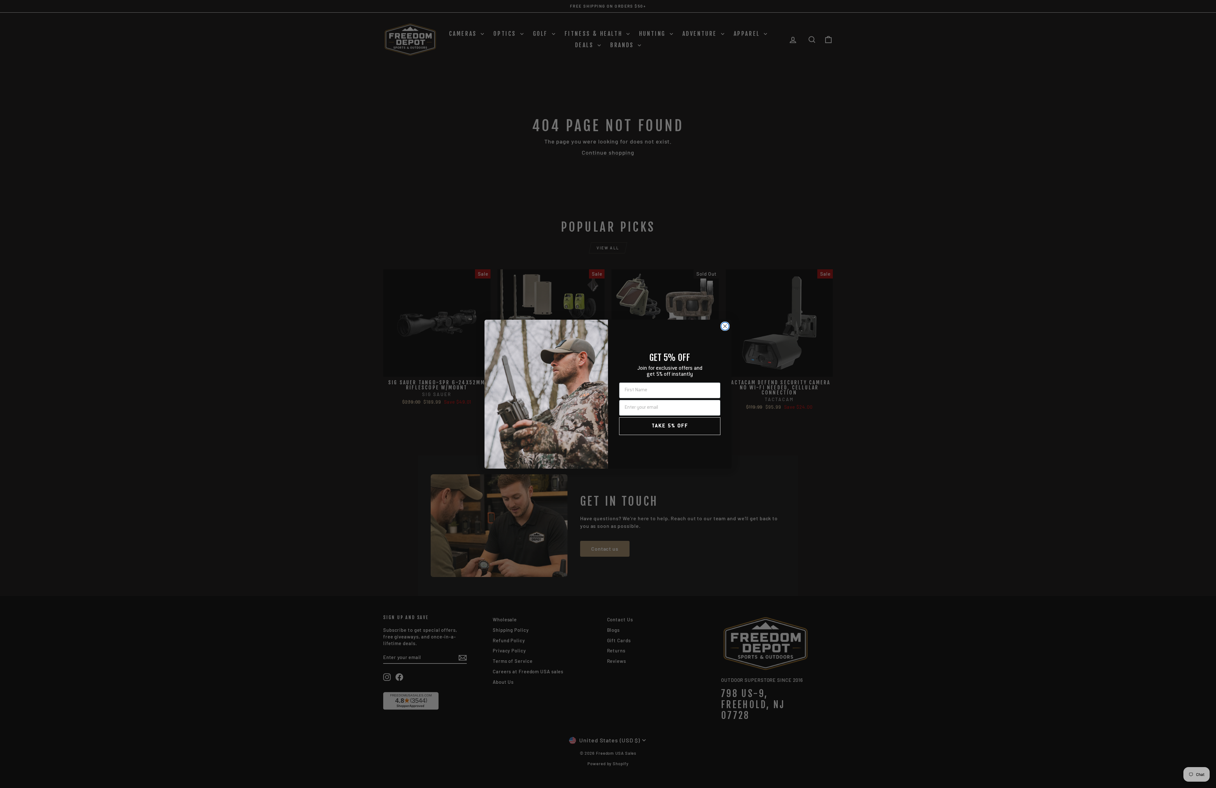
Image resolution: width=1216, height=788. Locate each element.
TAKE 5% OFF (670, 426)
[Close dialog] (725, 326)
